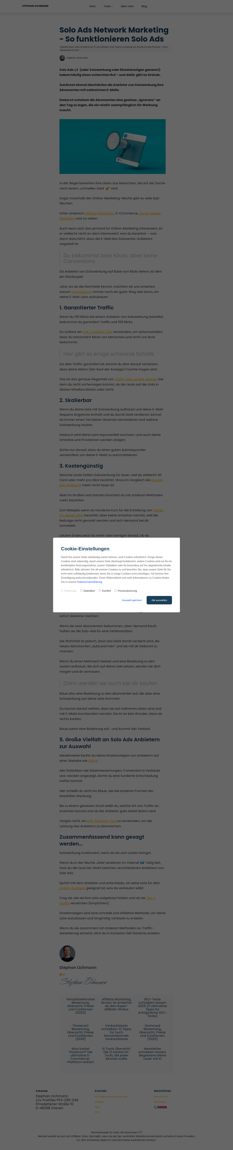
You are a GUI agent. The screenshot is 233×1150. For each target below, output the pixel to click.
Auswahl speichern (132, 600)
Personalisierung (127, 590)
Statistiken (89, 590)
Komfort (106, 590)
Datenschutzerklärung (89, 582)
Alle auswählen (159, 600)
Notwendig (70, 590)
